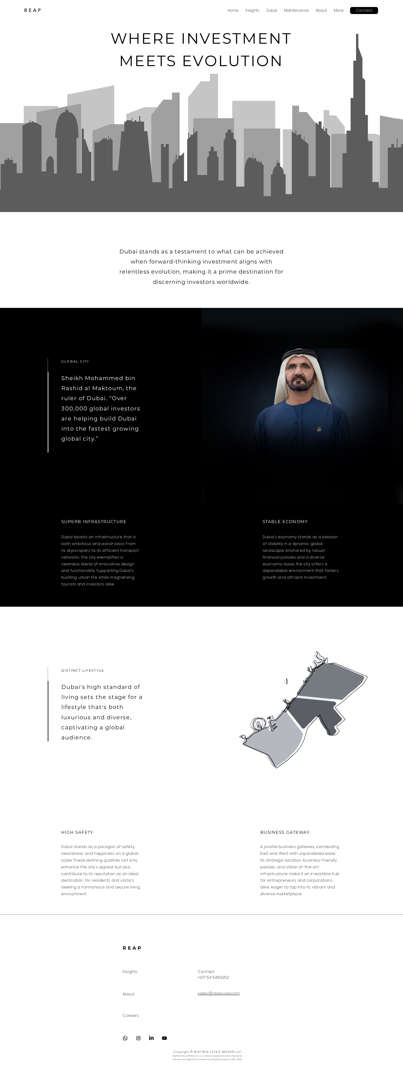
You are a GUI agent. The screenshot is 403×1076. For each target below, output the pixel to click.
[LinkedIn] (151, 1038)
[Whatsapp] (125, 1038)
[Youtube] (164, 1038)
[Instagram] (138, 1038)
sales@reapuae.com (219, 993)
